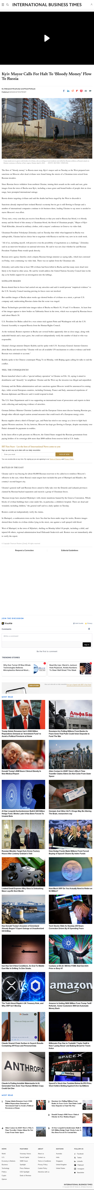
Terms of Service (55, 459)
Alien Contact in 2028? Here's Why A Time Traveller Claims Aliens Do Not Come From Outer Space (70, 773)
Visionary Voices (25, 1154)
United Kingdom (61, 1164)
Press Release (25, 1168)
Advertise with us (43, 1172)
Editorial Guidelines (69, 550)
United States (60, 1168)
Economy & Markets (8, 1161)
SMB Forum (24, 1161)
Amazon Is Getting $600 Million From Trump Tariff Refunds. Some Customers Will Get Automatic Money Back (70, 1005)
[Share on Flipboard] (77, 91)
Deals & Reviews (25, 1175)
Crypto (4, 1175)
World (4, 1154)
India (57, 1157)
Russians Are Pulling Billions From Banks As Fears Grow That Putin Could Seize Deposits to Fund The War (69, 733)
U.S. (3, 1157)
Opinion (4, 1179)
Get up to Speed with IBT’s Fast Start (79, 685)
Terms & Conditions (44, 1161)
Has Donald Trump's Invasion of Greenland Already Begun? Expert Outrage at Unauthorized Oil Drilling (23, 928)
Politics (4, 1172)
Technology (5, 1168)
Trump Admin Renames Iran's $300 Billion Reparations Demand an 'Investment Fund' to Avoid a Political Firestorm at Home (21, 733)
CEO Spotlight (24, 1172)
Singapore (59, 1161)
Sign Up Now (34, 685)
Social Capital (24, 1157)
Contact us (41, 1157)
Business (5, 1164)
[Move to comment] (90, 91)
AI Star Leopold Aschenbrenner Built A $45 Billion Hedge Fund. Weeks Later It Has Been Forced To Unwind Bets (23, 813)
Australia (59, 1154)
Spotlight (23, 1164)
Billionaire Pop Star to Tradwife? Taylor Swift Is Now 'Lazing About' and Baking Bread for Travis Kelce (69, 1045)
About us (41, 1154)
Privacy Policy (69, 459)
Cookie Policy (42, 1168)
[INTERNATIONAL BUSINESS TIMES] (47, 5)
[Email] (86, 91)
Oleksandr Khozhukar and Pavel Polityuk (19, 89)
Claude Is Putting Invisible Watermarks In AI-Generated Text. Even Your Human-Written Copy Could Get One (23, 1085)
